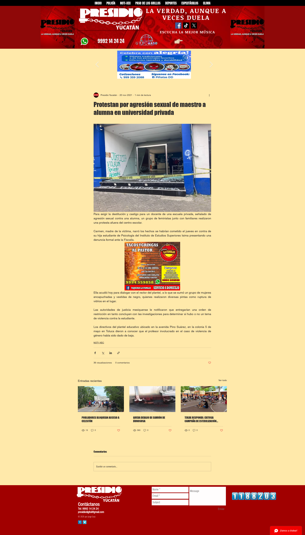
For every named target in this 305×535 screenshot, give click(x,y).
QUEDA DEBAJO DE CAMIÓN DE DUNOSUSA (149, 419)
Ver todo (222, 380)
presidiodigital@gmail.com (91, 512)
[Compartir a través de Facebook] (95, 352)
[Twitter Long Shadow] (84, 522)
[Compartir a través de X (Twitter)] (102, 352)
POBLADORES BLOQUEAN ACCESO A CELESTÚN (100, 419)
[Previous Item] (97, 65)
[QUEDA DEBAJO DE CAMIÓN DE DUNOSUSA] (152, 399)
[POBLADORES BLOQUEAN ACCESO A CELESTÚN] (101, 399)
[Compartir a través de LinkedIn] (110, 352)
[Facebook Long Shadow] (80, 522)
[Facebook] (178, 25)
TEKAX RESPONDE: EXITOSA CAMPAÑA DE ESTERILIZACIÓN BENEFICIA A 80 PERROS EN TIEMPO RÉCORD (203, 419)
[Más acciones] (209, 95)
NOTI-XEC (99, 342)
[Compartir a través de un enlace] (118, 352)
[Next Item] (211, 65)
